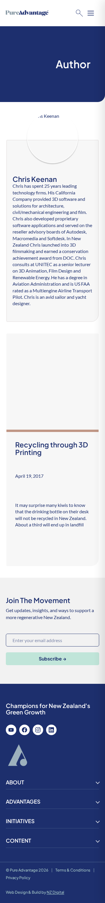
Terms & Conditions (72, 870)
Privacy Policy (18, 877)
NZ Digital (55, 892)
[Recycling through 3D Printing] (52, 449)
